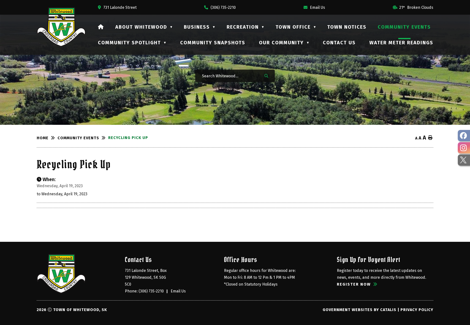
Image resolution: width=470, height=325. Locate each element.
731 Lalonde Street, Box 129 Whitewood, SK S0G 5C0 (146, 277)
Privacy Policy (416, 309)
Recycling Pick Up (128, 137)
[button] (266, 76)
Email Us (178, 291)
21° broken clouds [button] (416, 7)
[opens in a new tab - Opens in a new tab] (464, 135)
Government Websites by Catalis (359, 309)
